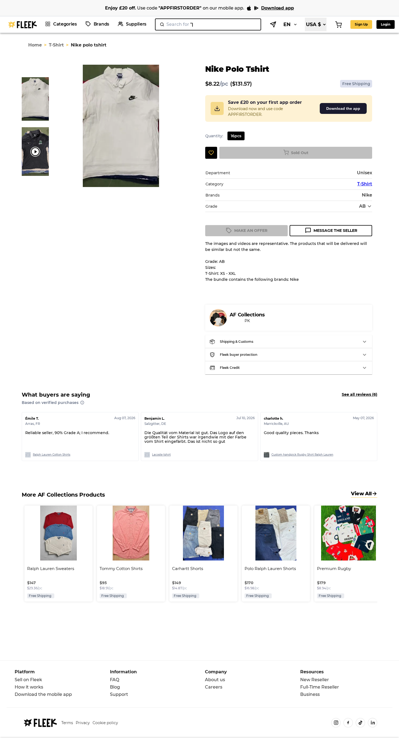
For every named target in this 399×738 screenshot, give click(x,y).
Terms (67, 722)
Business (310, 694)
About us (215, 679)
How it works (29, 687)
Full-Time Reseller (319, 687)
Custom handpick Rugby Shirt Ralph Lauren (302, 454)
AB (362, 206)
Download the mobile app (43, 694)
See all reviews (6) (359, 394)
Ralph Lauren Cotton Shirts (51, 454)
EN (287, 24)
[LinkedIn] (372, 722)
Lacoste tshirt (161, 454)
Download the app (343, 108)
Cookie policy (105, 722)
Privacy (83, 722)
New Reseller (314, 679)
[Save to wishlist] (211, 153)
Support (119, 694)
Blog (115, 687)
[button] (288, 341)
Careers (213, 687)
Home (35, 45)
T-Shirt (56, 45)
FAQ (114, 679)
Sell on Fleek (28, 679)
